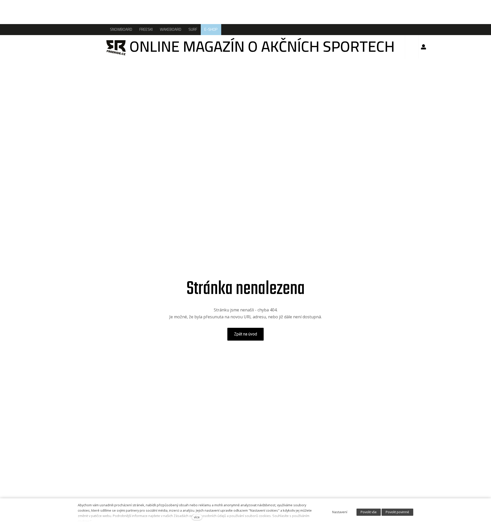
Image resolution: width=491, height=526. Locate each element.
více (197, 517)
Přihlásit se (423, 47)
